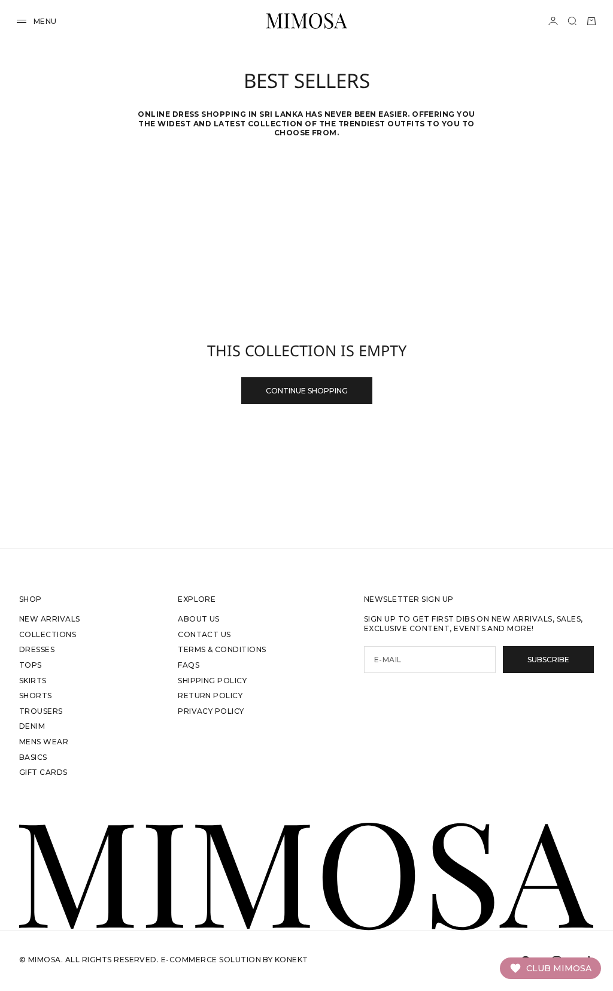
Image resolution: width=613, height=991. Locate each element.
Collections (47, 634)
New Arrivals (49, 618)
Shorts (35, 695)
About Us (199, 618)
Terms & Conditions (222, 649)
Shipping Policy (212, 680)
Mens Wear (43, 741)
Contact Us (204, 634)
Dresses (36, 649)
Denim (32, 726)
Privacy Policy (211, 711)
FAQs (188, 664)
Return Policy (210, 695)
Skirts (33, 680)
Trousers (41, 711)
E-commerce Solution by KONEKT (234, 959)
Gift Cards (43, 772)
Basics (33, 757)
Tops (30, 664)
